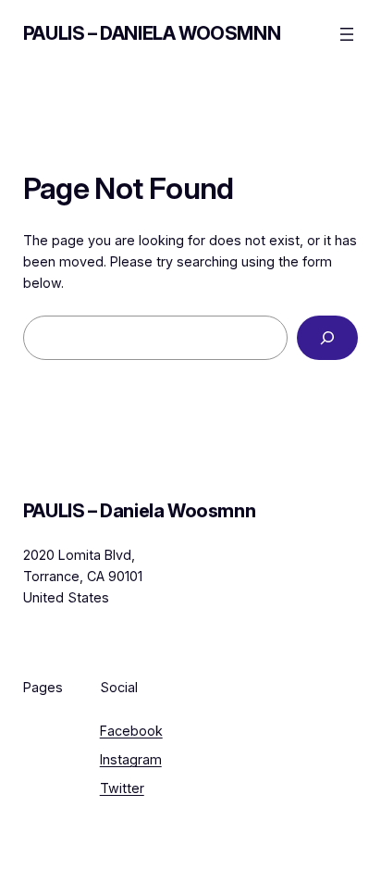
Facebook (131, 730)
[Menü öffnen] (347, 34)
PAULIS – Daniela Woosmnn (151, 33)
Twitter (122, 788)
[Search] (327, 337)
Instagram (131, 759)
